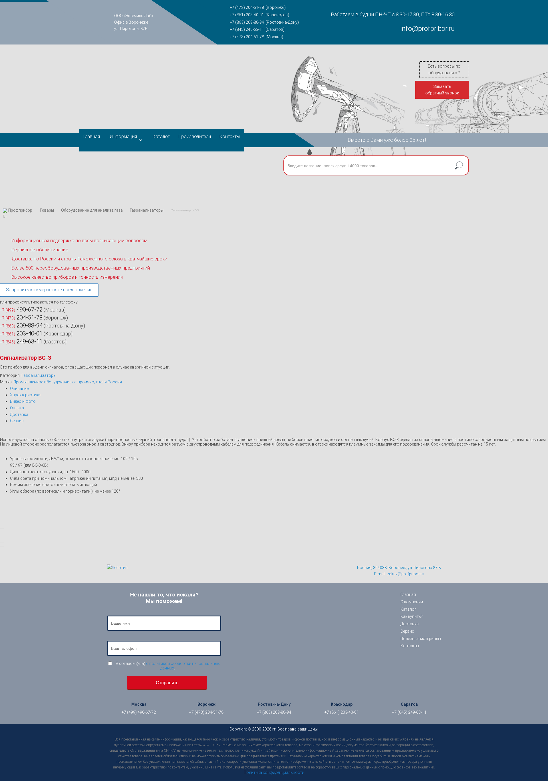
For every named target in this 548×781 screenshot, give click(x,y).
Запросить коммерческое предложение (49, 289)
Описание (19, 388)
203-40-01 (21, 333)
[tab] (279, 388)
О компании (411, 602)
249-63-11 (21, 341)
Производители (194, 136)
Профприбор (20, 210)
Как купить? (411, 616)
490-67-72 (21, 309)
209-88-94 (21, 325)
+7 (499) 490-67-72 (139, 712)
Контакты (229, 136)
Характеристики (25, 394)
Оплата (17, 408)
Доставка (19, 414)
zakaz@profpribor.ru (405, 574)
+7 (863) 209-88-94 (247, 22)
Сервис (17, 420)
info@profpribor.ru (427, 29)
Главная (91, 136)
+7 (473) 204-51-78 (247, 7)
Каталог (161, 136)
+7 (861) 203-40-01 (247, 15)
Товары (46, 210)
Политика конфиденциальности (274, 772)
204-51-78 (21, 317)
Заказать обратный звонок (442, 89)
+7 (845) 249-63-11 (247, 29)
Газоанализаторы (147, 210)
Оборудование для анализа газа (92, 210)
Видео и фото (23, 401)
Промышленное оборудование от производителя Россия (67, 382)
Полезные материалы (420, 638)
